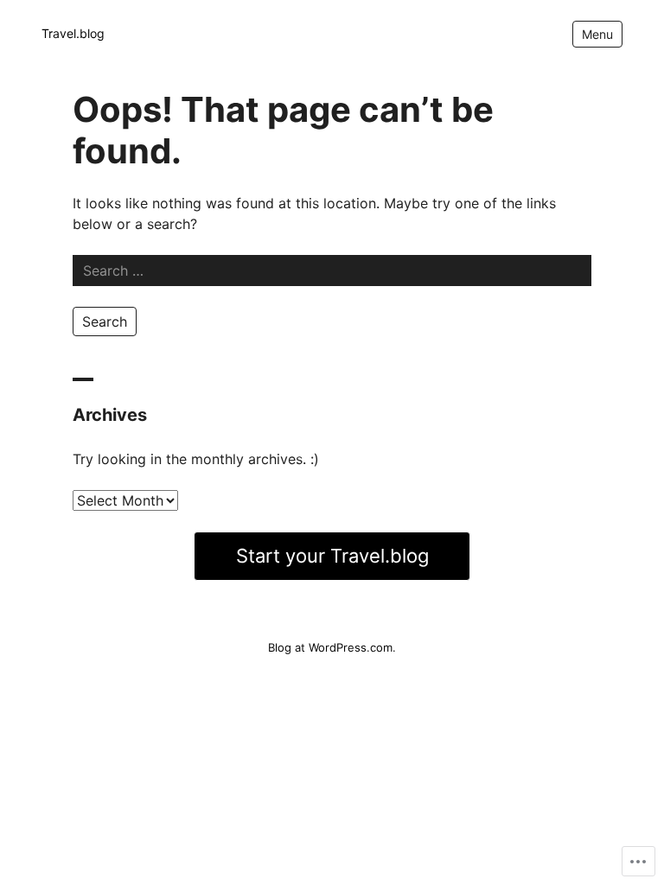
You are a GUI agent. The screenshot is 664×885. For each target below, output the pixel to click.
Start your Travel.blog (332, 555)
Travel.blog (73, 33)
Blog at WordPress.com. (332, 647)
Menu (597, 34)
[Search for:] (332, 270)
